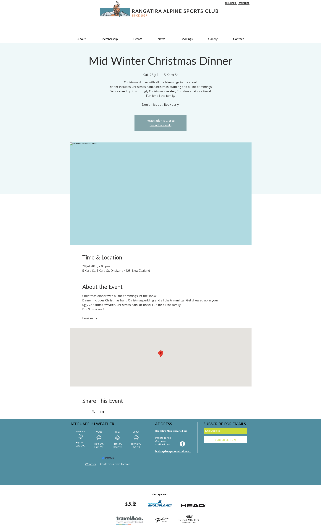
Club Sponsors (160, 494)
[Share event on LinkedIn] (102, 411)
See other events (160, 125)
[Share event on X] (93, 411)
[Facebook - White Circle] (182, 443)
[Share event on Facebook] (84, 411)
